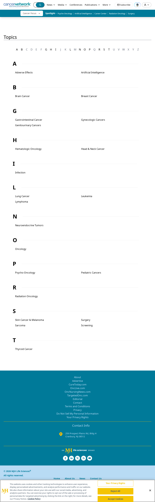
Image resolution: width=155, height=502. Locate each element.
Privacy (77, 410)
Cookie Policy (34, 498)
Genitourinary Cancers (28, 125)
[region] (77, 491)
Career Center (100, 13)
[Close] (150, 490)
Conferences (76, 4)
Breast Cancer (89, 96)
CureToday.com (77, 384)
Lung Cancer (22, 196)
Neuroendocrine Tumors (29, 225)
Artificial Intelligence (83, 13)
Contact (77, 402)
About (77, 377)
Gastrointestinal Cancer (28, 119)
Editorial (77, 399)
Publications (91, 4)
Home (57, 478)
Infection (20, 172)
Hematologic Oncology (28, 149)
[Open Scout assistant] (137, 4)
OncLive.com (77, 388)
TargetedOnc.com (77, 395)
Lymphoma (21, 201)
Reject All (115, 491)
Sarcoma (20, 325)
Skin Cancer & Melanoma (29, 320)
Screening (87, 325)
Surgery (131, 13)
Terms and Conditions (77, 406)
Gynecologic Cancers (93, 119)
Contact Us (96, 478)
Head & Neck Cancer (93, 149)
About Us (70, 478)
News (49, 4)
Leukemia (86, 196)
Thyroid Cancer (24, 349)
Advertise (77, 381)
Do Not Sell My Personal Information (77, 413)
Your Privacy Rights (78, 417)
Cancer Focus (29, 13)
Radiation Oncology (117, 13)
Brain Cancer (22, 96)
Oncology (20, 249)
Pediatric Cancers (91, 272)
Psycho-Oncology (65, 13)
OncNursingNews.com (78, 391)
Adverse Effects (24, 72)
